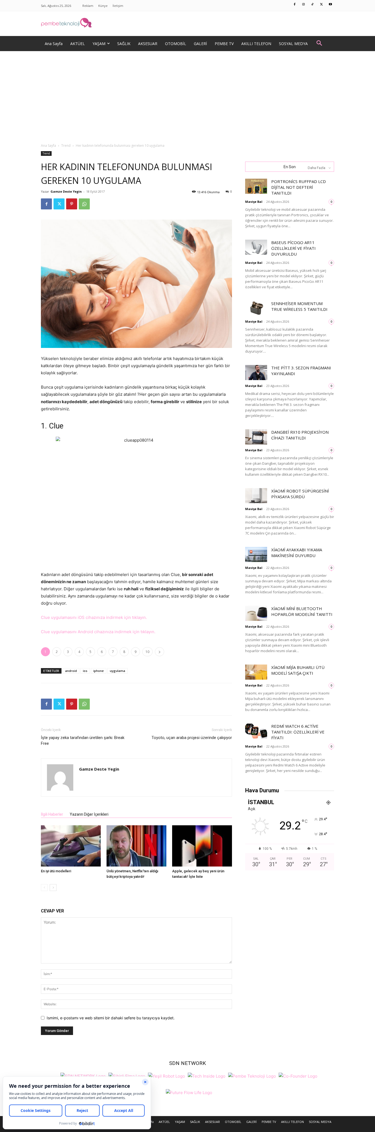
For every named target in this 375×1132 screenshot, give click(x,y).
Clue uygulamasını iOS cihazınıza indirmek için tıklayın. (94, 617)
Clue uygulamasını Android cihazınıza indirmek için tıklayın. (98, 631)
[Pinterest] (71, 203)
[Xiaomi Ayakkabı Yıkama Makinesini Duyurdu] (256, 554)
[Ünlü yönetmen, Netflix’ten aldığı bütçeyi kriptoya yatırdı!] (136, 846)
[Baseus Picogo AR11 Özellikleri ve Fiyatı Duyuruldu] (256, 247)
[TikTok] (313, 5)
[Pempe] (187, 23)
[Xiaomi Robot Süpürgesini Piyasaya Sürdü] (256, 495)
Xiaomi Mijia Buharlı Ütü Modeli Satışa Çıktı (297, 670)
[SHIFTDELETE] (83, 1075)
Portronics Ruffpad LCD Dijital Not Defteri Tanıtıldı (298, 187)
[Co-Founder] (298, 1075)
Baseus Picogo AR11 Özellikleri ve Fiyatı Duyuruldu (293, 248)
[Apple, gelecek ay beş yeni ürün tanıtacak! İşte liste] (202, 846)
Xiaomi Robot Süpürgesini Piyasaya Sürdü (300, 493)
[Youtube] (330, 5)
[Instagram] (303, 5)
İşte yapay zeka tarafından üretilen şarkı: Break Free (82, 740)
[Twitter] (321, 5)
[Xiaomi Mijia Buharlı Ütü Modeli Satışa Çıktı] (256, 672)
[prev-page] (44, 887)
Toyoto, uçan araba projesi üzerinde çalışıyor (192, 737)
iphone (98, 671)
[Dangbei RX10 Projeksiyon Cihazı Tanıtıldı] (256, 436)
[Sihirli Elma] (126, 1075)
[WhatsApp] (84, 203)
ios (85, 671)
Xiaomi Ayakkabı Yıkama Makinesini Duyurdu (296, 552)
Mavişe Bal (253, 202)
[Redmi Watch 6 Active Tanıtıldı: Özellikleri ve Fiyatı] (256, 730)
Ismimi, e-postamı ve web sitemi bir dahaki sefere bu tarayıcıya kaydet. (111, 1017)
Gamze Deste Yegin (66, 191)
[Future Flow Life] (189, 1092)
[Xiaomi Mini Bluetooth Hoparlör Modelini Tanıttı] (256, 613)
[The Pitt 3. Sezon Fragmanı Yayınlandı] (256, 372)
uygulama (117, 671)
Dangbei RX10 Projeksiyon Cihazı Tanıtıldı (300, 435)
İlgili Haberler (52, 814)
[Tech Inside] (206, 1075)
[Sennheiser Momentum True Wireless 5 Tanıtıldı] (256, 308)
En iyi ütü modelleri (56, 871)
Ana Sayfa (48, 145)
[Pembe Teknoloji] (252, 1075)
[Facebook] (295, 5)
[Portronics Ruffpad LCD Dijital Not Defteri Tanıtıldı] (256, 186)
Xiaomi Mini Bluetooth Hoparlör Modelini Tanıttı (301, 611)
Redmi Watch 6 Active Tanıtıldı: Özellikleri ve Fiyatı (297, 731)
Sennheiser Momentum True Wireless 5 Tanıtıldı (299, 306)
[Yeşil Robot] (166, 1075)
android (71, 671)
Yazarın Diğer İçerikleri (89, 814)
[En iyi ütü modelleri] (71, 846)
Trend (66, 145)
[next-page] (53, 887)
